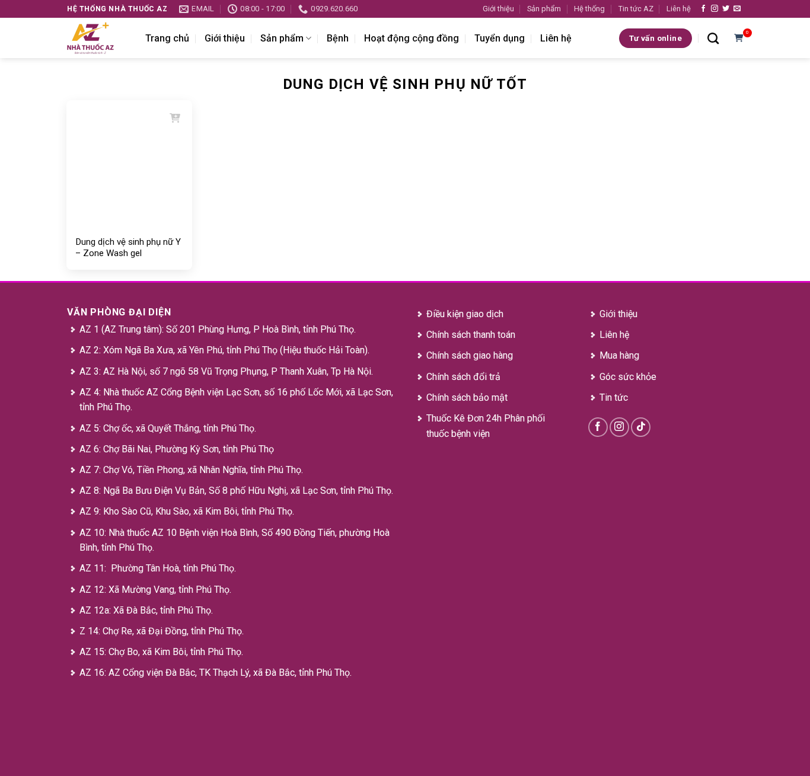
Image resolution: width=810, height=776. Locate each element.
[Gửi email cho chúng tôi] (737, 9)
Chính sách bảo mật (467, 397)
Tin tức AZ (635, 8)
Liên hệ (679, 8)
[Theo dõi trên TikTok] (640, 427)
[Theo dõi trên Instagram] (714, 9)
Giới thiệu (498, 8)
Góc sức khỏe (627, 376)
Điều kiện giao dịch (464, 314)
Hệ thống (589, 8)
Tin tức (613, 397)
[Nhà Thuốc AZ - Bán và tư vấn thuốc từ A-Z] (97, 38)
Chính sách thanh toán (470, 334)
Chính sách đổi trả (463, 376)
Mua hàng (619, 355)
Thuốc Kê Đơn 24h (464, 418)
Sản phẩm (544, 8)
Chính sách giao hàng (469, 355)
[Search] (713, 38)
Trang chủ (167, 38)
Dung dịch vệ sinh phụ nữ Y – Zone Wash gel (128, 248)
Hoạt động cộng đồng (411, 38)
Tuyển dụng (499, 38)
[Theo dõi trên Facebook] (703, 9)
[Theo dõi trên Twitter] (725, 9)
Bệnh (338, 38)
